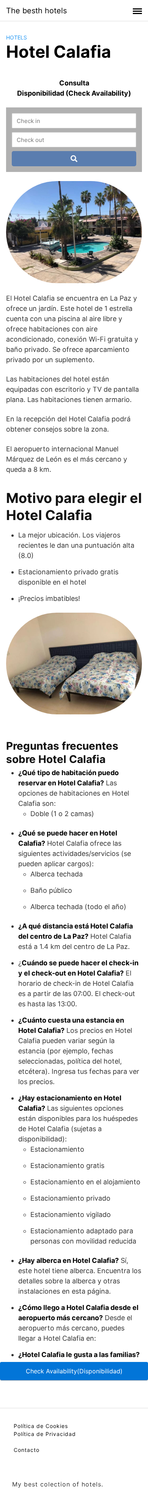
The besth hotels (36, 10)
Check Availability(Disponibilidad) (74, 1371)
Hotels (16, 37)
